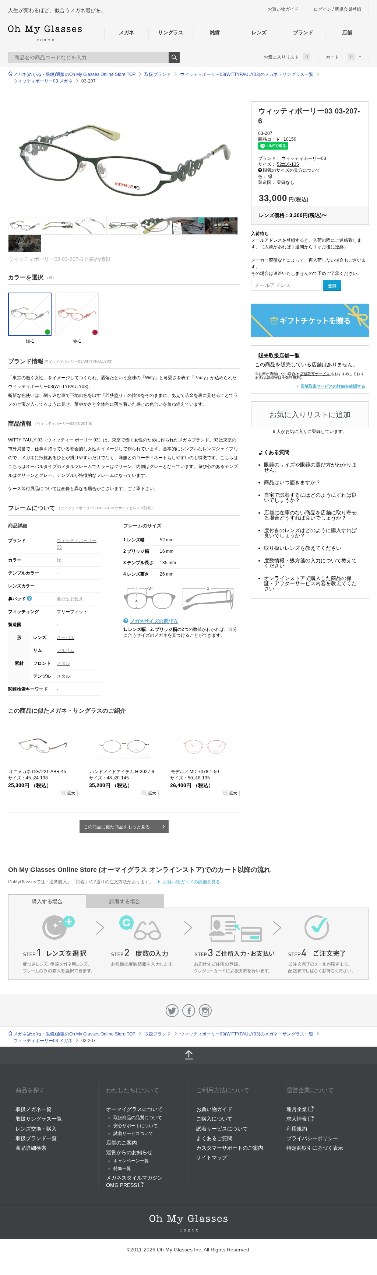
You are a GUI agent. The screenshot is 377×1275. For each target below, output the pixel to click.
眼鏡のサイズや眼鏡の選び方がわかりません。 (310, 467)
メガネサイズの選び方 (154, 621)
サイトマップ (211, 1157)
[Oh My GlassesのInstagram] (205, 1010)
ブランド (303, 32)
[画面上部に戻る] (188, 1055)
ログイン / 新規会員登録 (337, 9)
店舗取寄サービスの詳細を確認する (332, 386)
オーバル (65, 637)
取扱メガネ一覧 (33, 1109)
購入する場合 (47, 901)
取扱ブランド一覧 (36, 1138)
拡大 (71, 793)
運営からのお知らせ (129, 1152)
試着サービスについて (222, 1129)
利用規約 (296, 1129)
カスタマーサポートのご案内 (229, 1148)
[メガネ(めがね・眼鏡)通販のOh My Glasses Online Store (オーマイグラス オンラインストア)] (188, 1223)
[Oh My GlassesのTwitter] (172, 1010)
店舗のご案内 (121, 1143)
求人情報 (297, 1119)
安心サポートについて (135, 1125)
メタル (63, 663)
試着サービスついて (133, 1133)
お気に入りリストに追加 (309, 415)
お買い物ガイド (283, 9)
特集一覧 (122, 1168)
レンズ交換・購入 (36, 1129)
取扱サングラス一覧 (38, 1119)
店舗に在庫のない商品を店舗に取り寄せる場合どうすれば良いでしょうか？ (310, 515)
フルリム (65, 650)
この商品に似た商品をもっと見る (117, 826)
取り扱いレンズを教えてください (302, 548)
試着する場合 (124, 901)
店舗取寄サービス (315, 374)
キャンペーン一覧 (131, 1160)
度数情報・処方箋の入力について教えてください (310, 563)
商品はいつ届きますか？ (292, 482)
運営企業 (297, 1109)
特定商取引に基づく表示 (314, 1148)
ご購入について (214, 1119)
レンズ (259, 32)
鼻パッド (17, 598)
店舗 (347, 32)
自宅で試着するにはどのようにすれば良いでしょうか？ (310, 497)
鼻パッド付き (70, 598)
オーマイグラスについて (134, 1109)
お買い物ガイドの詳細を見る (191, 881)
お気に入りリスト (286, 56)
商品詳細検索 (30, 1148)
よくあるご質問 (214, 1138)
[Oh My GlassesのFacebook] (188, 1010)
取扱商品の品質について (137, 1117)
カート (339, 56)
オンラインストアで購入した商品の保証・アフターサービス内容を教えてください (310, 583)
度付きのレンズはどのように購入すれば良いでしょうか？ (310, 532)
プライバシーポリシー (312, 1138)
